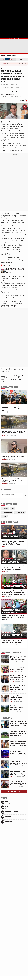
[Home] (8, 56)
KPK (20, 124)
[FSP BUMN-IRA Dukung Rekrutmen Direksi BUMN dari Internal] (5, 679)
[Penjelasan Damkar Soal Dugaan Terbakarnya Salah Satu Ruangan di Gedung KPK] (14, 470)
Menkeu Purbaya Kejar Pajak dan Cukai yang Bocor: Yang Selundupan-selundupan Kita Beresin (15, 270)
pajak (16, 306)
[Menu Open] (26, 56)
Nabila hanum (10, 94)
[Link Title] (2, 68)
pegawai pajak (19, 375)
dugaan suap (17, 303)
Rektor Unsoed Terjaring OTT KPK (15, 63)
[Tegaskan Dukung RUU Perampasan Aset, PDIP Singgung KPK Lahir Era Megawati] (14, 446)
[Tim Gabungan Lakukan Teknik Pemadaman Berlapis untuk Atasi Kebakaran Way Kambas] (14, 631)
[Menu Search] (23, 56)
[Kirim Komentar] (25, 495)
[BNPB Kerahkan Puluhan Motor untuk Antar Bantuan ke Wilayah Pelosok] (14, 606)
